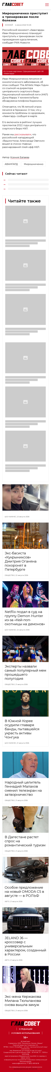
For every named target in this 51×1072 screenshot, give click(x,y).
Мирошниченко (33, 164)
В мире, (8, 1040)
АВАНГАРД (11, 164)
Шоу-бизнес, (11, 517)
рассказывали (22, 134)
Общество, (10, 575)
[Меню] (46, 4)
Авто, (7, 901)
